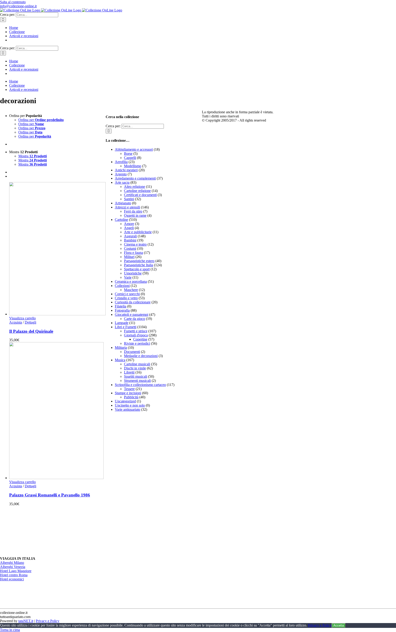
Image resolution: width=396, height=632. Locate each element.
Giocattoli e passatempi (131, 314)
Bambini (130, 240)
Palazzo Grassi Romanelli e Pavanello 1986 (49, 495)
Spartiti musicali (135, 376)
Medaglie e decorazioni (141, 356)
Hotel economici (12, 579)
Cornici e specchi (127, 294)
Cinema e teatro (135, 244)
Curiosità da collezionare (133, 302)
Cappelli (130, 158)
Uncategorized (125, 401)
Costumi (130, 248)
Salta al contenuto (13, 2)
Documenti (132, 352)
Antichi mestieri (126, 170)
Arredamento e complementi (135, 178)
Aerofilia (121, 162)
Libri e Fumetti (125, 327)
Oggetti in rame (135, 215)
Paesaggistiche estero (139, 261)
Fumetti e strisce (135, 331)
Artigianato (123, 203)
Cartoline (121, 220)
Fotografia (122, 310)
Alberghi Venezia (12, 567)
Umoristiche (133, 273)
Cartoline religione (137, 191)
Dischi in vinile (135, 368)
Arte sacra (122, 182)
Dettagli (30, 322)
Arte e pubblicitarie (138, 232)
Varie (128, 277)
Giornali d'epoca (136, 335)
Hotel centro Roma (14, 575)
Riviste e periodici (137, 343)
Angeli (129, 228)
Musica (120, 360)
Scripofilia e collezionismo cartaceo (140, 385)
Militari (129, 257)
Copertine (140, 339)
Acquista (15, 322)
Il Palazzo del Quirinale (31, 331)
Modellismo (132, 166)
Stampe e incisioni (128, 393)
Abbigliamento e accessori (134, 149)
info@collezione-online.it (18, 6)
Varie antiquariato (127, 409)
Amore (129, 224)
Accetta (338, 625)
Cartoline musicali (137, 364)
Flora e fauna (133, 253)
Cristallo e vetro (126, 298)
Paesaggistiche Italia (138, 265)
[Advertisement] (140, 484)
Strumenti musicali (137, 381)
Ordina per (41, 120)
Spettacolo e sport (137, 269)
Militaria (121, 347)
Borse (128, 153)
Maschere (131, 290)
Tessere (129, 389)
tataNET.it (25, 621)
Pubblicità (131, 397)
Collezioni (122, 286)
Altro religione (134, 186)
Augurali (130, 236)
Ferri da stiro (133, 211)
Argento (121, 174)
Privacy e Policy (47, 621)
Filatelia (120, 306)
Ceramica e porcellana (131, 281)
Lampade (121, 323)
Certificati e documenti (140, 195)
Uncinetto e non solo (130, 405)
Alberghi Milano (12, 563)
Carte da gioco (134, 319)
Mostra (32, 156)
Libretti (129, 372)
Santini (129, 199)
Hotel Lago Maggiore (15, 571)
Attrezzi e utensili (127, 207)
